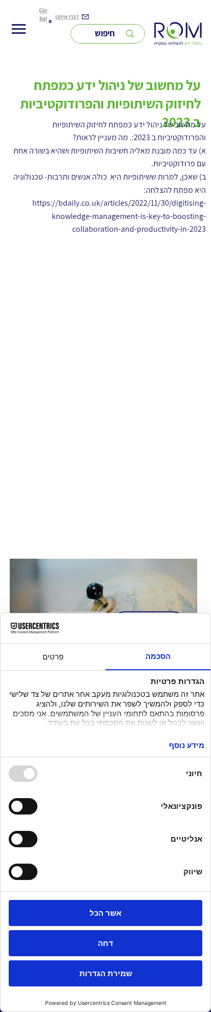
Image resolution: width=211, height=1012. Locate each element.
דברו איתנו (67, 16)
